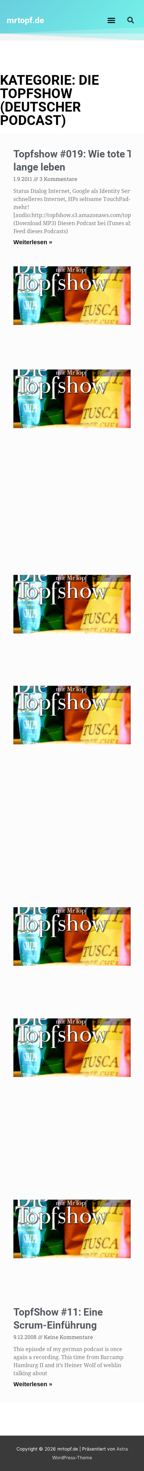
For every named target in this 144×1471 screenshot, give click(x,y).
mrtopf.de (25, 20)
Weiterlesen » (32, 242)
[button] (111, 20)
